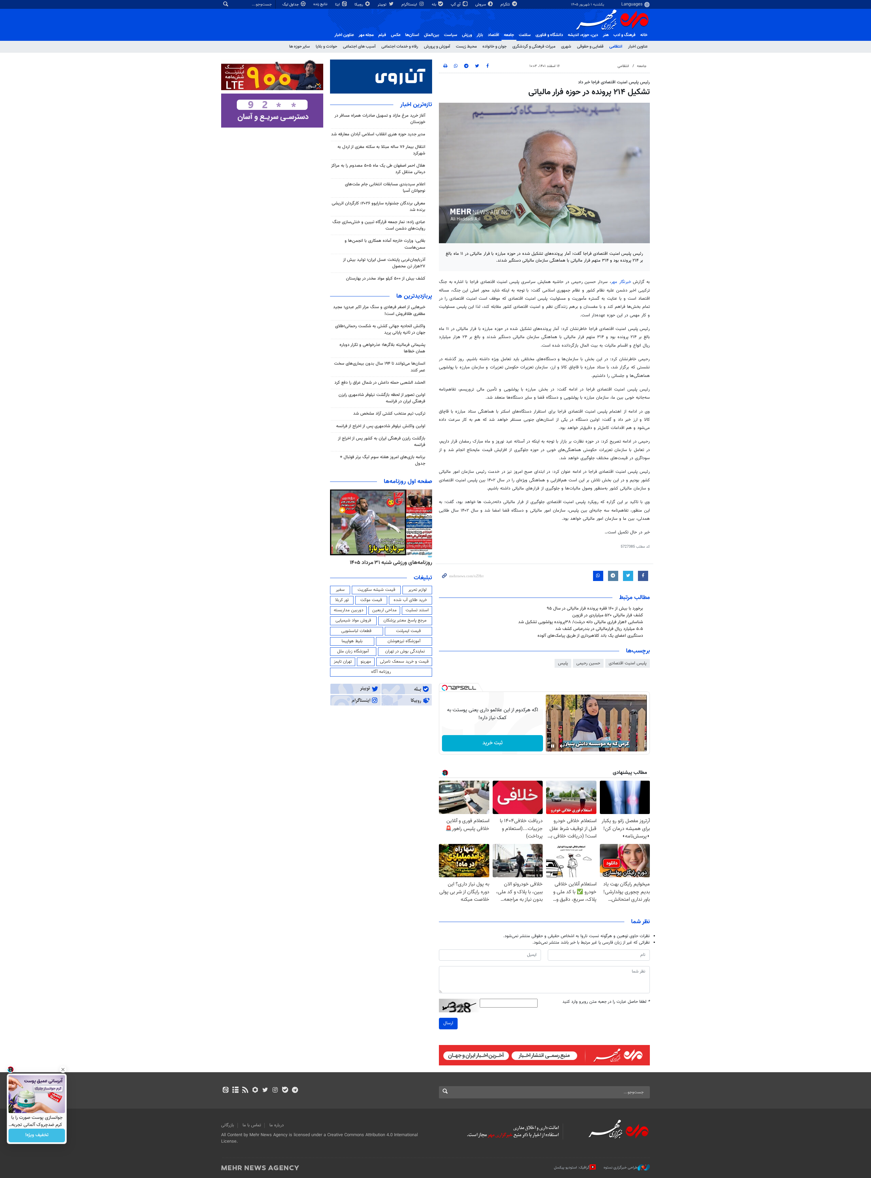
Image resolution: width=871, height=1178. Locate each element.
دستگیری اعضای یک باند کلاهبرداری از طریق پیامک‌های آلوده (590, 635)
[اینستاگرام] (275, 1090)
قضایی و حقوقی (590, 46)
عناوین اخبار (637, 46)
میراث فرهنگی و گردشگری (533, 46)
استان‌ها (412, 35)
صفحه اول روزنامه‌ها (408, 481)
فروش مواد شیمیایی (353, 620)
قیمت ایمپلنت (408, 631)
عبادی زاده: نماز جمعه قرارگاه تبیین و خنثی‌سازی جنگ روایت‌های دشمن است (378, 225)
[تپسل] (444, 687)
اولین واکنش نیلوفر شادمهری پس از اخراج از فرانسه (380, 426)
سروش (481, 4)
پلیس (563, 663)
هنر (606, 35)
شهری (566, 46)
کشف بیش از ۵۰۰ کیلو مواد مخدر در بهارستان (385, 278)
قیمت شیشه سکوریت (376, 589)
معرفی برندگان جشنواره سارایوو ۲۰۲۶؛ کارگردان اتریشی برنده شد (378, 206)
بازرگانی (227, 1125)
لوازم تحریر (417, 589)
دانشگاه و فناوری (549, 35)
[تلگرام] (295, 1090)
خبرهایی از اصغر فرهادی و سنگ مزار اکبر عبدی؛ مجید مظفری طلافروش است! (379, 310)
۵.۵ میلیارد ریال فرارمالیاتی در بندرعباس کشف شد (599, 629)
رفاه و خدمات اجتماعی (399, 46)
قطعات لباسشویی (356, 631)
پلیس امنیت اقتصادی (627, 663)
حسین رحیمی (588, 663)
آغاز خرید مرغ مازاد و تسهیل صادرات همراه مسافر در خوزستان (379, 119)
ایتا (338, 4)
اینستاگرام (409, 4)
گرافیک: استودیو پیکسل (572, 1167)
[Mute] (562, 746)
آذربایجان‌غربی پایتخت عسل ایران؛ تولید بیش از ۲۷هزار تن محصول (384, 263)
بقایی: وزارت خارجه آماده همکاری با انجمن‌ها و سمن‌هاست (385, 244)
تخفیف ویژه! (37, 1135)
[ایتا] (225, 1090)
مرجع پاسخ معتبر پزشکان (405, 620)
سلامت (525, 35)
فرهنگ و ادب (624, 35)
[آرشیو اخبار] (235, 1090)
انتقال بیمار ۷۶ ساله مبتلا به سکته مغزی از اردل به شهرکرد (381, 150)
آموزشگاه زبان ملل (353, 651)
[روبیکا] (255, 1090)
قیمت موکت (371, 600)
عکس (395, 35)
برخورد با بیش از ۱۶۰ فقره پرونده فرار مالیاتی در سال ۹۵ (595, 608)
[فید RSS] (245, 1090)
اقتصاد (493, 35)
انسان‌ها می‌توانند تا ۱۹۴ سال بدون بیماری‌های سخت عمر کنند (379, 367)
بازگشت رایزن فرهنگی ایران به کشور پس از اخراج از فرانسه (381, 441)
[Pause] (552, 746)
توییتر (383, 4)
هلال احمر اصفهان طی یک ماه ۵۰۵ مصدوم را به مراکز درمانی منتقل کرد (378, 169)
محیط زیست (466, 46)
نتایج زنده (320, 4)
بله (434, 4)
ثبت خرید (492, 743)
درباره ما (276, 1125)
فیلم (382, 35)
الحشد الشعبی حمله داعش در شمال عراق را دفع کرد (379, 382)
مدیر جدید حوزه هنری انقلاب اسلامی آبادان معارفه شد (378, 134)
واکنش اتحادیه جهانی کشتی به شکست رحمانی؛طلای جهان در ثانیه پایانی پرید (380, 329)
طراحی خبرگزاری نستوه (621, 1167)
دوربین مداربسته (348, 610)
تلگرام (505, 4)
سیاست (450, 35)
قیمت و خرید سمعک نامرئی (404, 661)
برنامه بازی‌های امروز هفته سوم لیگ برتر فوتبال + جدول (382, 460)
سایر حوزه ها (299, 46)
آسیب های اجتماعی (359, 46)
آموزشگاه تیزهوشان (404, 641)
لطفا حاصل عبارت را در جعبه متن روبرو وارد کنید (606, 1002)
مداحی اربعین (384, 610)
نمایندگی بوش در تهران (405, 651)
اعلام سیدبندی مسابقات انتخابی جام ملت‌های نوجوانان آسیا (385, 187)
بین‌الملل (431, 35)
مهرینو (366, 661)
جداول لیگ (291, 4)
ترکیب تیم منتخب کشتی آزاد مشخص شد (389, 413)
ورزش (467, 35)
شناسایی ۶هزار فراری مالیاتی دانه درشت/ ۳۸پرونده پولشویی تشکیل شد (580, 622)
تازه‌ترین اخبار (416, 104)
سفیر (340, 589)
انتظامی (615, 46)
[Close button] (63, 1069)
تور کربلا (342, 600)
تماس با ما (252, 1125)
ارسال (448, 1023)
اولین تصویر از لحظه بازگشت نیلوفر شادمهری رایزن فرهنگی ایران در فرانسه (382, 398)
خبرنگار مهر (622, 282)
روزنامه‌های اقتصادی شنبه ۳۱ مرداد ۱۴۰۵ (388, 563)
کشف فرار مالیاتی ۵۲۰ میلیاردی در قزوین (607, 615)
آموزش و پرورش (437, 46)
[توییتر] (265, 1090)
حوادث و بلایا (326, 46)
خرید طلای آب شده (410, 600)
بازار (480, 35)
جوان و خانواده (494, 46)
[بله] (285, 1090)
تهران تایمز (343, 661)
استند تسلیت (417, 610)
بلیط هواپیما (352, 641)
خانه (643, 35)
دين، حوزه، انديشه (583, 35)
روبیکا (359, 4)
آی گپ (456, 4)
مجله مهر (366, 35)
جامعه (509, 35)
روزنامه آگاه (381, 671)
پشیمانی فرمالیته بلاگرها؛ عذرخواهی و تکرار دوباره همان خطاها (382, 348)
